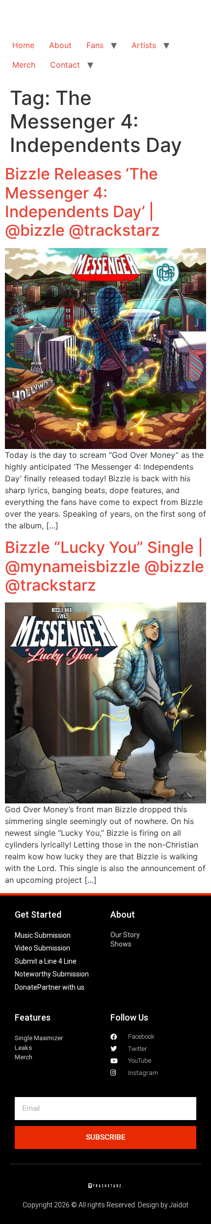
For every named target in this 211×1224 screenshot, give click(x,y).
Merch (23, 65)
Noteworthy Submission (52, 974)
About (60, 45)
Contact (65, 65)
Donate (26, 987)
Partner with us (60, 987)
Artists (144, 45)
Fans (95, 45)
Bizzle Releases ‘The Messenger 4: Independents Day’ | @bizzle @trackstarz (82, 202)
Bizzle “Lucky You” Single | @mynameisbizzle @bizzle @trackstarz (104, 566)
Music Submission (43, 935)
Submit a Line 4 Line (46, 961)
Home (23, 45)
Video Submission (42, 948)
